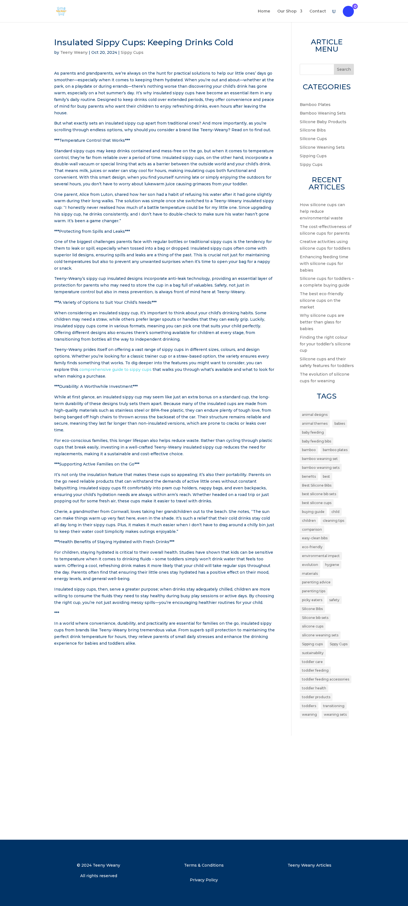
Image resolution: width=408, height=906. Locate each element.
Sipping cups (312, 644)
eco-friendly (312, 547)
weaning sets (335, 714)
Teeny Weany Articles (309, 865)
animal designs (315, 414)
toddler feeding (315, 670)
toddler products (316, 697)
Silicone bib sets (315, 618)
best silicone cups (316, 503)
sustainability (313, 653)
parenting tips (313, 591)
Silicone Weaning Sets (322, 147)
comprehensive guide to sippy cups (115, 369)
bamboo (309, 450)
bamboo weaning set (320, 459)
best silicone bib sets (319, 494)
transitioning (333, 706)
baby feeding (313, 432)
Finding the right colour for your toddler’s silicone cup (325, 344)
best (326, 476)
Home (264, 11)
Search (344, 69)
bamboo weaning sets (320, 467)
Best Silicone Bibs (316, 485)
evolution (310, 565)
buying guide (313, 512)
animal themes (315, 423)
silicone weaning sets (320, 635)
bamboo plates (335, 450)
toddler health (314, 688)
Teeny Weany (74, 52)
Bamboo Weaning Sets (323, 113)
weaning (309, 714)
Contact (317, 11)
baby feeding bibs (316, 441)
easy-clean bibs (315, 538)
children (309, 520)
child (335, 512)
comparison (312, 529)
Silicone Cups (313, 138)
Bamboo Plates (315, 104)
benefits (309, 476)
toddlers (309, 706)
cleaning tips (333, 520)
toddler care (312, 662)
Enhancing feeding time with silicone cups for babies (324, 263)
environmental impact (321, 556)
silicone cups (312, 626)
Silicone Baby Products (323, 121)
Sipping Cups (313, 155)
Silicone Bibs (313, 130)
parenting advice (316, 582)
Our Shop (287, 11)
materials (310, 573)
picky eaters (312, 600)
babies (339, 423)
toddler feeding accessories (325, 679)
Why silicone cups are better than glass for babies (322, 322)
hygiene (332, 565)
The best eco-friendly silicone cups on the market (321, 300)
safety (334, 600)
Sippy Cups (132, 52)
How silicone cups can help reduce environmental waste (322, 211)
